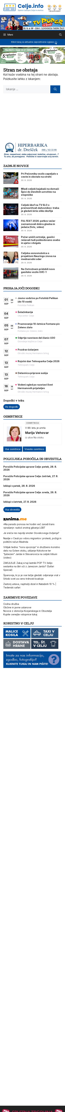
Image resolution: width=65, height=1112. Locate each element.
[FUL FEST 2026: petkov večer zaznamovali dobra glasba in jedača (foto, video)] (10, 225)
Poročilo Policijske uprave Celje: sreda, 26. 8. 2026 (30, 494)
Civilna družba (11, 604)
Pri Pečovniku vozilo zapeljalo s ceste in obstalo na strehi (39, 175)
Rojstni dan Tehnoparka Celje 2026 (39, 361)
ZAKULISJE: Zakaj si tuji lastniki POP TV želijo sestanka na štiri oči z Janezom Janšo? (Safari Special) (28, 566)
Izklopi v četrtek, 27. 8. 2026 (19, 501)
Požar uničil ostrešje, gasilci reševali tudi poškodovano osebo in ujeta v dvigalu (40, 240)
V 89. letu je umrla (35, 427)
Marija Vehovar (37, 433)
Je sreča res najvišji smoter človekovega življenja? (31, 533)
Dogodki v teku (13, 400)
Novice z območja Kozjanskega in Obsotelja (27, 610)
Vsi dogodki (11, 406)
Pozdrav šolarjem (28, 349)
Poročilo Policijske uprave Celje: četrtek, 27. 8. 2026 (30, 478)
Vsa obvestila (12, 509)
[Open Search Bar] (60, 35)
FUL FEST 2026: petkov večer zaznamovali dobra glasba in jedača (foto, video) (38, 223)
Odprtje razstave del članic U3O (36, 337)
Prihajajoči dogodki (21, 288)
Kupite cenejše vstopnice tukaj (20, 614)
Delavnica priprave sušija (33, 373)
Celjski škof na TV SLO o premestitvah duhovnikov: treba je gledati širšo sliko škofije (40, 207)
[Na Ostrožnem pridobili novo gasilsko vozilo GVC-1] (10, 273)
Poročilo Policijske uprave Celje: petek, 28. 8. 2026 (30, 468)
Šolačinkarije (25, 312)
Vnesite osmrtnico (34, 449)
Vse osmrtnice (12, 449)
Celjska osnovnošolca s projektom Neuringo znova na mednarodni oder (38, 256)
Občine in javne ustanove (17, 607)
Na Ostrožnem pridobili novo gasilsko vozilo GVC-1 (38, 270)
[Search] (55, 89)
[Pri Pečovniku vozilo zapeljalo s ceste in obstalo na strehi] (10, 178)
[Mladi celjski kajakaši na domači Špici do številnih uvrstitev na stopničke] (10, 193)
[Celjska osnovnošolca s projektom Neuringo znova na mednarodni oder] (10, 257)
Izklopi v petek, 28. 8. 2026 (19, 485)
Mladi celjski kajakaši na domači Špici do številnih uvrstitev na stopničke (40, 191)
